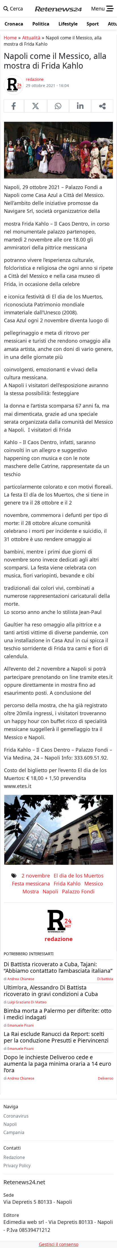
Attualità (31, 38)
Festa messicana (31, 883)
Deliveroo (105, 1078)
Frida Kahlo (67, 883)
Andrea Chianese (20, 978)
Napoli (50, 891)
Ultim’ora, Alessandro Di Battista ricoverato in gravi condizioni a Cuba (51, 990)
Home (10, 38)
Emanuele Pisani (20, 1025)
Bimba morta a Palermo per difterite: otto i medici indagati (58, 1013)
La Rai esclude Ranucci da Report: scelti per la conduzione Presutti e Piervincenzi (56, 1037)
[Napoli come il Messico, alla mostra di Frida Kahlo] (14, 106)
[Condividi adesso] (102, 106)
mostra (30, 891)
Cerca (16, 8)
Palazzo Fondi (78, 891)
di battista (105, 978)
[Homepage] (58, 8)
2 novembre (36, 875)
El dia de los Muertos (78, 875)
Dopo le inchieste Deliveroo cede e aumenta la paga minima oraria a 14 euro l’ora (57, 1063)
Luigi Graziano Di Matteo (27, 1002)
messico (93, 883)
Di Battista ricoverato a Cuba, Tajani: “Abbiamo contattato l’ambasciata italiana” (58, 967)
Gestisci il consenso (58, 1244)
